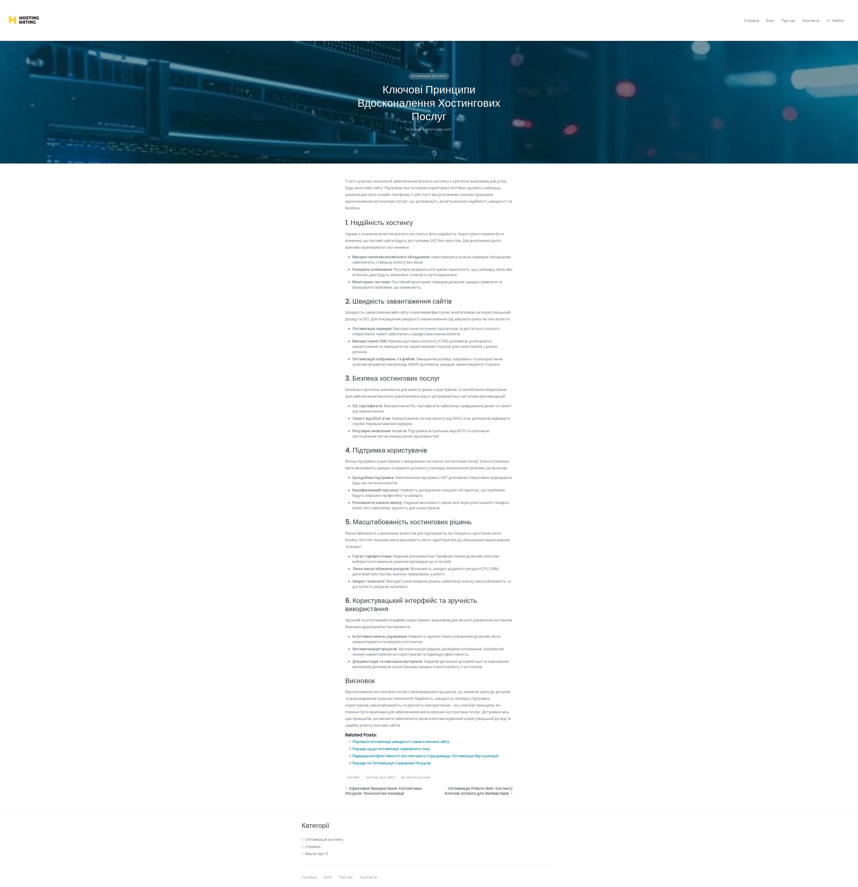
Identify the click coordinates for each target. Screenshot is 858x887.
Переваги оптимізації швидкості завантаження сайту (400, 741)
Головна (751, 20)
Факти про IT (316, 853)
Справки (312, 846)
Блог (770, 20)
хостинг (353, 777)
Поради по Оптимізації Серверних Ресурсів (391, 763)
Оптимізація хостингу (429, 76)
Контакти (810, 20)
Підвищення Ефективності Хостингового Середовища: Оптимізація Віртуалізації (425, 755)
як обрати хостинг (416, 777)
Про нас (788, 20)
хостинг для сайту (380, 777)
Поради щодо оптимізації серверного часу (391, 748)
